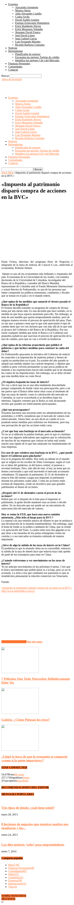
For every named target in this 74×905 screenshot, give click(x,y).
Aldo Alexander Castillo (28, 13)
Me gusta (19, 774)
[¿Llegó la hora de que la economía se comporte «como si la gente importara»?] (20, 749)
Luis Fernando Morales (27, 41)
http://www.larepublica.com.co (18, 590)
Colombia (15, 877)
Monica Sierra (22, 10)
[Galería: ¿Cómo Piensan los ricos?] (20, 712)
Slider (13, 874)
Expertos (13, 4)
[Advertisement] (28, 85)
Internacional (17, 883)
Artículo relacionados (13, 641)
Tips (12, 886)
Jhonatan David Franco (27, 32)
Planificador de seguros (27, 54)
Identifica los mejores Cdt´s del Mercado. (37, 60)
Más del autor (34, 641)
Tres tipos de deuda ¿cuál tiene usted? (28, 808)
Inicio (4, 172)
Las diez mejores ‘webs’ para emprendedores (32, 844)
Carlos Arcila (22, 16)
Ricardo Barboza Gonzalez (30, 44)
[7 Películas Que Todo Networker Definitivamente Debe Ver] (20, 672)
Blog (11, 172)
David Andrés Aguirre (27, 19)
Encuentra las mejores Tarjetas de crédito (37, 57)
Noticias (12, 47)
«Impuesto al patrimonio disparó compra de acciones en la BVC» (36, 587)
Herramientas (15, 51)
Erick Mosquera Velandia (29, 29)
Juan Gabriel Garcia (26, 38)
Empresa (15, 880)
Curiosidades (15, 66)
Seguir (25, 777)
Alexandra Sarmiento (26, 7)
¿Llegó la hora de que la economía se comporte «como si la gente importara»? (34, 758)
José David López (25, 35)
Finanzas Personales (19, 63)
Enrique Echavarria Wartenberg (32, 22)
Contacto (13, 69)
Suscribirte (22, 780)
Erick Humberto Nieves (28, 26)
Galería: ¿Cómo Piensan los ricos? (25, 720)
